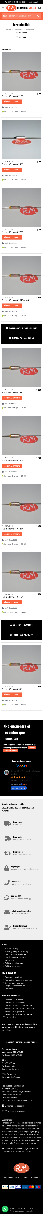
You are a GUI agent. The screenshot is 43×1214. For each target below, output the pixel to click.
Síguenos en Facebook (14, 1106)
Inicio (8, 29)
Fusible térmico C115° (12, 597)
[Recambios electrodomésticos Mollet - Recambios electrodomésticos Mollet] (21, 8)
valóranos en (17, 788)
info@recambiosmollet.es (21, 911)
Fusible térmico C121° (12, 528)
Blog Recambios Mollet (15, 985)
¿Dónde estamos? (33, 2)
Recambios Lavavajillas (15, 1002)
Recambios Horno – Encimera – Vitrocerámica (17, 1016)
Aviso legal (9, 960)
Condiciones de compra (15, 957)
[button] (3, 8)
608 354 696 (16, 896)
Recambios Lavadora (14, 999)
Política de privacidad (14, 963)
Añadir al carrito (12, 101)
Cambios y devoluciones (15, 954)
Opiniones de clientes (14, 983)
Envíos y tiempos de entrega (17, 951)
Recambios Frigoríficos (15, 1011)
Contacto (9, 988)
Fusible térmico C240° (12, 164)
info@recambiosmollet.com (20, 1100)
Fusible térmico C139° (12, 460)
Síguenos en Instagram (15, 1111)
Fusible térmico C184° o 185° (16, 300)
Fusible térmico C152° (12, 392)
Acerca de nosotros (13, 977)
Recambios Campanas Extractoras (20, 1008)
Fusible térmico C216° (12, 96)
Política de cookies (13, 966)
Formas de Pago (12, 948)
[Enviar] (38, 16)
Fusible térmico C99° (12, 689)
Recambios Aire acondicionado (18, 1005)
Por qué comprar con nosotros (18, 980)
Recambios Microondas (24, 29)
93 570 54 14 (16, 881)
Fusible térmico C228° (12, 232)
